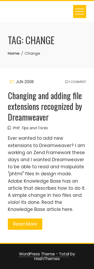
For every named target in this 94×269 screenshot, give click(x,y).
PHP (16, 128)
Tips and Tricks (34, 128)
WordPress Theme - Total (44, 254)
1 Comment (77, 82)
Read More (25, 224)
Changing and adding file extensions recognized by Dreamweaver (45, 106)
